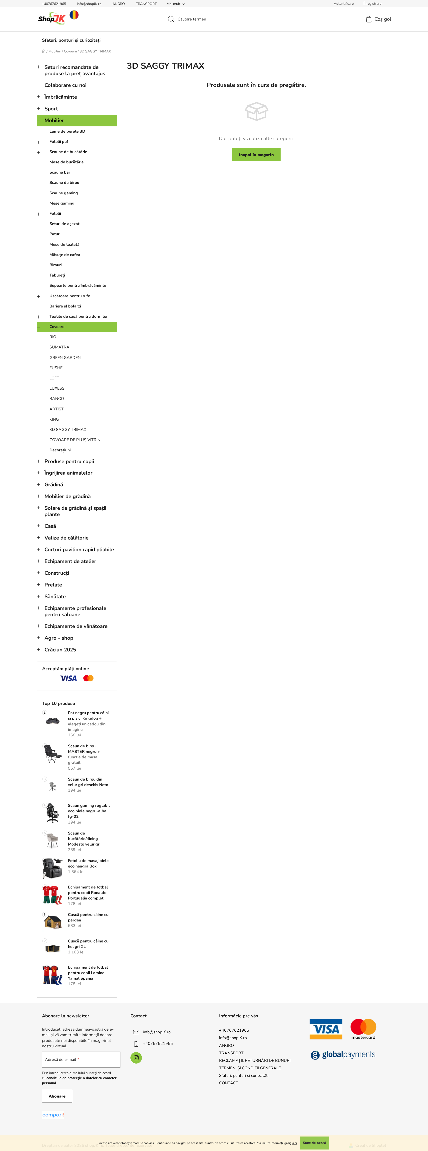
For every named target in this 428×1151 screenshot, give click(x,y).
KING (54, 419)
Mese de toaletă (64, 244)
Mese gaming (61, 203)
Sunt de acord (314, 1143)
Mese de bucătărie (66, 162)
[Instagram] (136, 1058)
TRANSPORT (146, 3)
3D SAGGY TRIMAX (67, 429)
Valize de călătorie (66, 537)
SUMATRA (59, 347)
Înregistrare (372, 3)
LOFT (54, 378)
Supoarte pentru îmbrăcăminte (77, 285)
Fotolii (55, 213)
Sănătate (55, 596)
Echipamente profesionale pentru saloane (75, 611)
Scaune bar (59, 172)
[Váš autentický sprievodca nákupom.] (53, 1115)
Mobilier (54, 120)
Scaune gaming (63, 193)
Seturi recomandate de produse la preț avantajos (74, 70)
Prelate (53, 584)
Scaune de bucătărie (68, 152)
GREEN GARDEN (65, 357)
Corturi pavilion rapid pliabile (79, 549)
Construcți (56, 573)
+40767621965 (54, 3)
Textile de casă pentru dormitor (78, 316)
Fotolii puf (58, 141)
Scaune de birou (64, 182)
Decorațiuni (60, 450)
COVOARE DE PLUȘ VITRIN (74, 440)
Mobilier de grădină (67, 496)
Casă (50, 526)
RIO (52, 337)
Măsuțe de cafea (64, 255)
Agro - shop (58, 637)
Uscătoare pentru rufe (69, 296)
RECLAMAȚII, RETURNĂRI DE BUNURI (255, 1060)
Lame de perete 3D (67, 131)
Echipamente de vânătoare (75, 626)
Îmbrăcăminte (60, 96)
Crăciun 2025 (60, 649)
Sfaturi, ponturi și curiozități (244, 1075)
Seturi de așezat (64, 224)
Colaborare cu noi (65, 85)
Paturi (54, 234)
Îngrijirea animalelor (68, 472)
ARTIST (56, 409)
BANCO (56, 398)
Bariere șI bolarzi (65, 306)
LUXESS (56, 388)
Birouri (55, 265)
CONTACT (228, 1083)
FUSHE (55, 368)
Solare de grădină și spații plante (75, 511)
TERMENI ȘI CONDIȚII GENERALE (250, 1068)
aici (294, 1143)
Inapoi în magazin (256, 155)
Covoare (56, 326)
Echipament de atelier (70, 561)
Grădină (53, 484)
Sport (51, 108)
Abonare (57, 1096)
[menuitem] (71, 40)
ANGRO (118, 3)
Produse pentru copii (69, 461)
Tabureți (57, 275)
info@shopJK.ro (89, 3)
